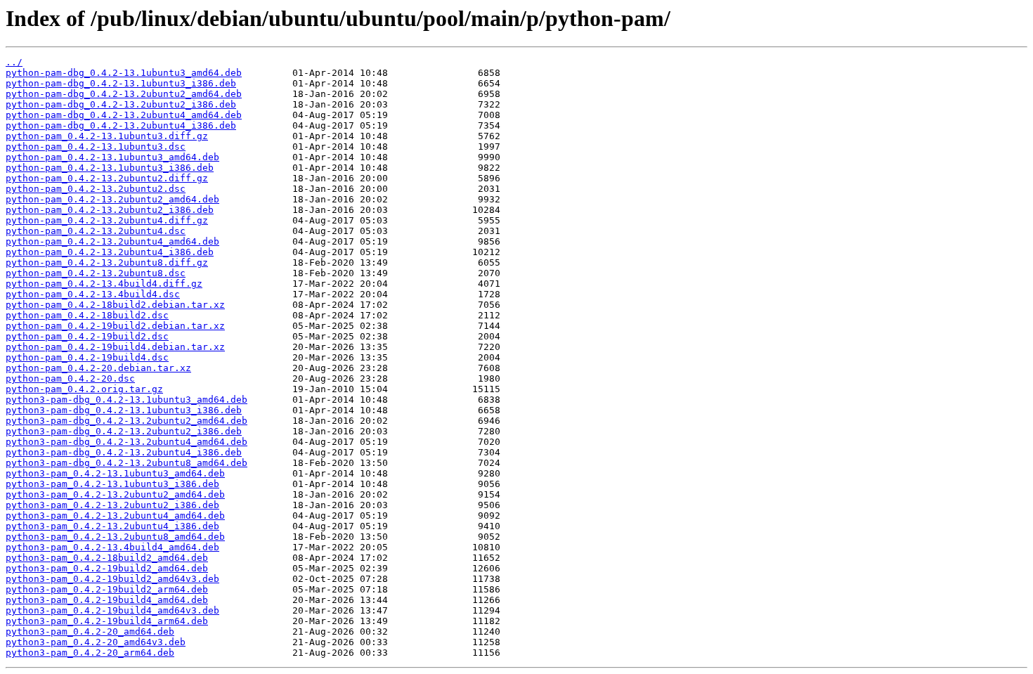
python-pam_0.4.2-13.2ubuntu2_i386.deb (110, 210)
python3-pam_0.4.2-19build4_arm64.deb (107, 621)
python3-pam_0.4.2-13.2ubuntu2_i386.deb (112, 505)
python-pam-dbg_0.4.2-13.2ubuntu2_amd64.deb (124, 94)
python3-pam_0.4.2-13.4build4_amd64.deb (112, 547)
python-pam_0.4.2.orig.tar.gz (84, 389)
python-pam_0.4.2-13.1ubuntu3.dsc (96, 146)
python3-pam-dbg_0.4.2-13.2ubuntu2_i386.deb (124, 431)
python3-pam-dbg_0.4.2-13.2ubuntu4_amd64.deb (126, 441)
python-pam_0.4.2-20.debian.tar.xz (98, 368)
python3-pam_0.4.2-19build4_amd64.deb (107, 600)
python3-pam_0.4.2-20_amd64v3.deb (96, 642)
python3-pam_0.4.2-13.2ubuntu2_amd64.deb (115, 494)
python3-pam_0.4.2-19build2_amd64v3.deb (112, 578)
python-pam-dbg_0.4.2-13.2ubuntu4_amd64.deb (124, 115)
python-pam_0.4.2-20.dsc (70, 378)
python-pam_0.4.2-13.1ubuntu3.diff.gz (107, 136)
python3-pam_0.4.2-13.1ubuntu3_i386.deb (112, 484)
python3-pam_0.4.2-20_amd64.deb (90, 631)
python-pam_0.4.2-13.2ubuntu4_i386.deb (110, 252)
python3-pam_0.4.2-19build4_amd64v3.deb (112, 610)
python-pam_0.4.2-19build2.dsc (87, 336)
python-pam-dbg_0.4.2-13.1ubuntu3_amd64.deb (124, 72)
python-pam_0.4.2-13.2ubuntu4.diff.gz (107, 220)
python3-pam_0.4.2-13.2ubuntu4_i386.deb (112, 526)
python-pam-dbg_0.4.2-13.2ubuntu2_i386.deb (121, 104)
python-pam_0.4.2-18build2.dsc (87, 315)
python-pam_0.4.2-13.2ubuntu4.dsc (96, 231)
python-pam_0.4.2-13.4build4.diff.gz (104, 283)
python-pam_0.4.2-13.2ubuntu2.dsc (96, 188)
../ (14, 62)
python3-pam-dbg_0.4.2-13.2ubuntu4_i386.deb (124, 452)
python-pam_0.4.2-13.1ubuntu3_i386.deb (110, 167)
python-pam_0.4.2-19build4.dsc (87, 357)
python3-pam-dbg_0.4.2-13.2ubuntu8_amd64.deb (126, 463)
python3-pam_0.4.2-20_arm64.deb (90, 652)
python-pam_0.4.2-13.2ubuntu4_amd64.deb (112, 241)
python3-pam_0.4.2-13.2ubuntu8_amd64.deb (115, 536)
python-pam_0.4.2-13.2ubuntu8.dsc (96, 273)
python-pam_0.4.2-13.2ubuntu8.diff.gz (107, 262)
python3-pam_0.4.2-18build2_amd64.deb (107, 557)
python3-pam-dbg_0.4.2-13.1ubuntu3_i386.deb (124, 410)
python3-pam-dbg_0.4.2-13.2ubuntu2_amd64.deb (126, 420)
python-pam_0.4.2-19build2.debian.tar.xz (115, 325)
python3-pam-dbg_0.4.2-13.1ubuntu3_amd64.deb (126, 399)
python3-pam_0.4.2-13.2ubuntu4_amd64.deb (115, 515)
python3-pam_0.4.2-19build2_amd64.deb (107, 568)
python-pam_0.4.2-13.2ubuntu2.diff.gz (107, 178)
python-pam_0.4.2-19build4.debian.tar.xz (115, 347)
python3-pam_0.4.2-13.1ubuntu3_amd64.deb (115, 473)
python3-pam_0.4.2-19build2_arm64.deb (107, 589)
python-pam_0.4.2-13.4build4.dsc (93, 294)
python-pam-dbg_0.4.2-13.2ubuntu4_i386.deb (121, 125)
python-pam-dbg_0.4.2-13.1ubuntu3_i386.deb (121, 83)
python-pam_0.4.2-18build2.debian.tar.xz (115, 304)
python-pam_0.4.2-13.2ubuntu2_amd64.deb (112, 199)
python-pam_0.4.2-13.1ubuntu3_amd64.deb (112, 157)
